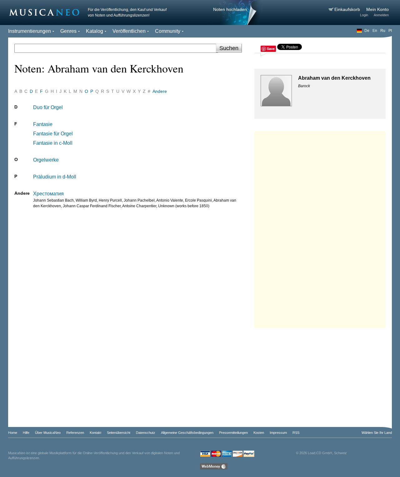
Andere (159, 91)
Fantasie (42, 124)
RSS (295, 432)
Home (12, 432)
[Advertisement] (320, 228)
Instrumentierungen (29, 31)
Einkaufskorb (347, 9)
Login (364, 15)
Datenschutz (145, 432)
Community (167, 31)
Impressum (278, 432)
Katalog (94, 31)
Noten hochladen (230, 9)
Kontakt (95, 432)
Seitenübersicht (118, 432)
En (374, 30)
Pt (390, 30)
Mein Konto (377, 9)
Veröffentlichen (129, 31)
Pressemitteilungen (233, 432)
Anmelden (381, 15)
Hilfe (26, 432)
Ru (382, 30)
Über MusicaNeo (48, 432)
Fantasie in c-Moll (52, 143)
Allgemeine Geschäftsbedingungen (187, 432)
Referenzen (75, 432)
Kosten (258, 432)
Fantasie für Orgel (53, 133)
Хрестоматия (48, 193)
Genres (68, 31)
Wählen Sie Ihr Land (377, 432)
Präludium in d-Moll (54, 176)
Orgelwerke (46, 160)
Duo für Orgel (48, 107)
